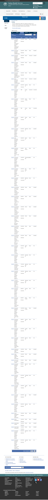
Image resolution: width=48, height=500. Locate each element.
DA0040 (12, 89)
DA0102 (12, 196)
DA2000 (12, 419)
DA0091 (12, 128)
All (12, 32)
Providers (35, 11)
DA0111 (12, 280)
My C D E (6, 23)
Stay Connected (37, 477)
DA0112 (12, 288)
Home (12, 20)
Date (21, 37)
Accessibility (7, 477)
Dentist (17, 32)
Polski (27, 492)
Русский (16, 492)
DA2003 (12, 430)
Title (15, 37)
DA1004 (12, 375)
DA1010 (12, 413)
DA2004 (12, 440)
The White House (29, 480)
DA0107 (12, 245)
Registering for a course (10, 458)
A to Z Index (36, 5)
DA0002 (12, 50)
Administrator (23, 462)
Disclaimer (7, 481)
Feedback (36, 7)
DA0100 (12, 178)
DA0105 (12, 226)
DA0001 (12, 39)
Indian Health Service (15, 3)
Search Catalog (21, 34)
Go (22, 467)
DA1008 (12, 404)
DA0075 (12, 108)
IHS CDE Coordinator (40, 459)
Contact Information (8, 480)
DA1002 (12, 360)
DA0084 (12, 117)
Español (6, 491)
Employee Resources (38, 6)
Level (30, 37)
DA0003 (12, 55)
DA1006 (12, 385)
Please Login (25, 16)
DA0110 (12, 271)
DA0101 (12, 187)
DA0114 (12, 308)
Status (34, 37)
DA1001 (12, 354)
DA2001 (12, 423)
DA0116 (12, 328)
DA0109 (12, 264)
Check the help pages (37, 458)
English (37, 495)
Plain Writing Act (29, 479)
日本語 (37, 492)
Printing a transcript (9, 462)
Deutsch (37, 491)
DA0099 (12, 168)
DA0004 (12, 62)
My (6, 470)
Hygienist (26, 32)
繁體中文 (6, 492)
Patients (28, 11)
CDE (5, 18)
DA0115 (12, 319)
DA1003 (12, 364)
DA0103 (12, 206)
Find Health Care (22, 11)
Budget (6, 479)
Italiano (27, 495)
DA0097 (12, 157)
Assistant (22, 32)
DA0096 (12, 148)
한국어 (6, 495)
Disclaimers (17, 470)
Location (26, 37)
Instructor (21, 459)
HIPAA (16, 481)
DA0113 (12, 297)
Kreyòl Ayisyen (18, 495)
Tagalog (16, 491)
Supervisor (22, 458)
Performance (28, 477)
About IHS (8, 11)
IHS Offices (14, 11)
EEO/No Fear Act (8, 484)
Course (12, 37)
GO (34, 34)
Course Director (22, 461)
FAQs (16, 477)
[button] (43, 3)
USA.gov (27, 481)
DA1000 (12, 349)
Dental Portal (6, 28)
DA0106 (12, 235)
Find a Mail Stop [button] (40, 475)
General (35, 32)
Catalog (6, 21)
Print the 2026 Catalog (16, 28)
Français (27, 491)
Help (5, 25)
